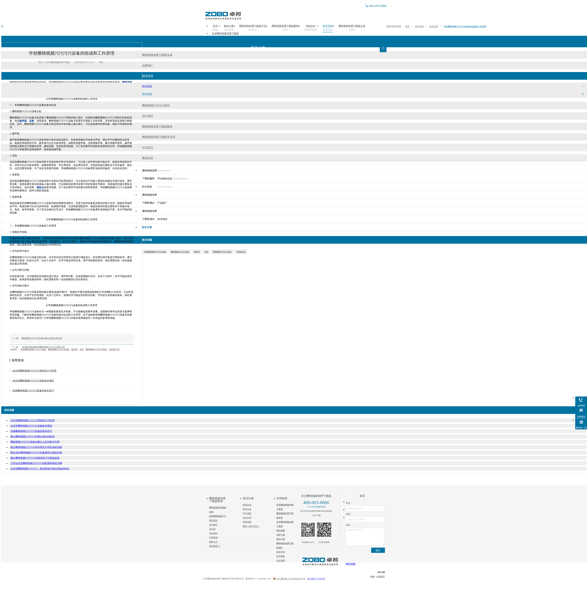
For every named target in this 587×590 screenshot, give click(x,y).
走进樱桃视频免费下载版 (225, 35)
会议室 (212, 529)
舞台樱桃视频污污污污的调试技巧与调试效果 (35, 458)
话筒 (81, 349)
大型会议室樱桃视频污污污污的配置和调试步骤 (36, 463)
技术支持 (419, 26)
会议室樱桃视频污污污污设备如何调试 (33, 380)
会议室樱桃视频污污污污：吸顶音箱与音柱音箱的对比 (40, 468)
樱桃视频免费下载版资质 (285, 515)
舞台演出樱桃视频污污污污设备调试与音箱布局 (36, 452)
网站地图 (280, 530)
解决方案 (280, 539)
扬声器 (74, 349)
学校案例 (213, 537)
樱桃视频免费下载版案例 (157, 126)
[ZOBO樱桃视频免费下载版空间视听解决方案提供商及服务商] (223, 18)
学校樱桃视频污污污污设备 (33, 349)
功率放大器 (114, 349)
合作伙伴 (247, 518)
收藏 (372, 576)
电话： (349, 514)
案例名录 (147, 158)
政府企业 (247, 505)
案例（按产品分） (251, 526)
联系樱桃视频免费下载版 (285, 507)
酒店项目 (213, 520)
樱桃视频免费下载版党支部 (158, 136)
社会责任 (147, 147)
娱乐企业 (247, 509)
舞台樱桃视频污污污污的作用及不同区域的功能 (36, 447)
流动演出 (213, 533)
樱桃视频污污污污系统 (96, 349)
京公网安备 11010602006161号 (291, 579)
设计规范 (147, 115)
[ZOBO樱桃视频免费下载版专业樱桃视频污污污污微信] (308, 530)
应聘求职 (247, 522)
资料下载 (280, 535)
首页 (407, 26)
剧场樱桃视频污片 (217, 516)
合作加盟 (280, 560)
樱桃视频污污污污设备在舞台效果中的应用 (42, 338)
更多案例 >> (215, 546)
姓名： (349, 503)
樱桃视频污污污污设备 (58, 349)
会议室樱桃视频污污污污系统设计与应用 (34, 370)
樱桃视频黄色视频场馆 (217, 509)
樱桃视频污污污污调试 (156, 105)
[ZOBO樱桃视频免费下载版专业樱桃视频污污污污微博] (324, 530)
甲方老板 (247, 513)
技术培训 (147, 86)
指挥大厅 (213, 542)
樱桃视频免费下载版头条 (157, 54)
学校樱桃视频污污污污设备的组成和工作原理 (464, 26)
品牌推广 (147, 65)
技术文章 (433, 26)
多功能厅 (213, 525)
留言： (349, 525)
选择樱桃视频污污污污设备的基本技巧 (33, 390)
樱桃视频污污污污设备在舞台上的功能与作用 (35, 442)
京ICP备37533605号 (316, 579)
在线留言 (380, 576)
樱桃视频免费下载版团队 (285, 545)
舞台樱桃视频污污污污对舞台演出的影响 (33, 436)
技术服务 (280, 556)
